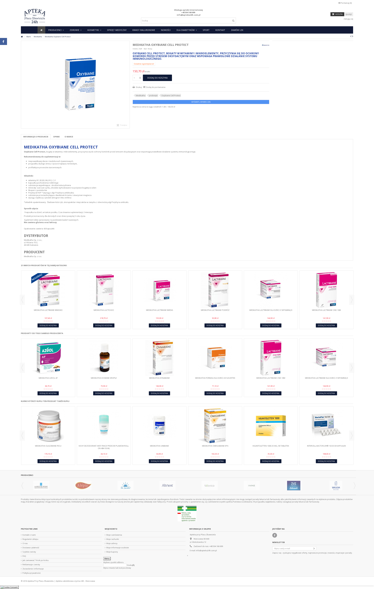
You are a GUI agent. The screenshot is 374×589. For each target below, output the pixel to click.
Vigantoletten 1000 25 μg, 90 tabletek (270, 445)
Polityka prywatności (31, 573)
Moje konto (111, 529)
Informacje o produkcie (35, 136)
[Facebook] (274, 535)
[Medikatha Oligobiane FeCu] (48, 426)
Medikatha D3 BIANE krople (104, 378)
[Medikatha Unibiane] (159, 426)
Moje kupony (112, 552)
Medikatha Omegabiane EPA (215, 445)
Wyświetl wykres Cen (201, 102)
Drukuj (138, 87)
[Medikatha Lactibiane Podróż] (215, 290)
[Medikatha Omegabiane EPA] (215, 426)
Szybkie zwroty (29, 552)
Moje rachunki (112, 539)
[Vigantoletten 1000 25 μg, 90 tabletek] (270, 426)
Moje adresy (111, 543)
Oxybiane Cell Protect (170, 95)
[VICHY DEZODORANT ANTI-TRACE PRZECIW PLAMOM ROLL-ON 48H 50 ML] (103, 426)
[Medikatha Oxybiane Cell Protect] (75, 84)
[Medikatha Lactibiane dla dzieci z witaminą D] (270, 290)
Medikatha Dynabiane (159, 378)
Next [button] (351, 300)
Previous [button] (22, 300)
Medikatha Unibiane (159, 445)
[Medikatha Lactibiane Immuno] (48, 290)
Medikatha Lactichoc (104, 310)
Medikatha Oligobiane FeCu (48, 445)
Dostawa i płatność (30, 547)
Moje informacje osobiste (117, 547)
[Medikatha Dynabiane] (159, 358)
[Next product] (352, 36)
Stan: (145, 49)
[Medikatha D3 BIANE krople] (103, 358)
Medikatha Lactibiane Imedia (159, 310)
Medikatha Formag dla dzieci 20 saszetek (215, 378)
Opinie (56, 136)
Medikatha (140, 95)
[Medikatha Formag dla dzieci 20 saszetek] (215, 358)
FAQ (24, 556)
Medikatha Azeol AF (48, 378)
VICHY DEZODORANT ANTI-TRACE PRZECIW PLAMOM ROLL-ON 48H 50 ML (104, 447)
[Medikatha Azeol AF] (48, 358)
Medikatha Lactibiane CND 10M (326, 310)
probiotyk (153, 95)
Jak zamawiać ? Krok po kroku (35, 560)
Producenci (27, 475)
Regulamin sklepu (30, 539)
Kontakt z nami (29, 535)
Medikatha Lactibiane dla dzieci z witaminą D (270, 310)
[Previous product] (350, 36)
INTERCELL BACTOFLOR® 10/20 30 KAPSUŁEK (326, 445)
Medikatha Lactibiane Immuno (48, 310)
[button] (56, 30)
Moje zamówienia (114, 535)
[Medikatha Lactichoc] (103, 290)
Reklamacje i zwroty (31, 564)
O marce (69, 136)
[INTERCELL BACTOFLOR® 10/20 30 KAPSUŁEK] (326, 426)
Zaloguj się (348, 19)
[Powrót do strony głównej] (22, 37)
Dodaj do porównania (155, 87)
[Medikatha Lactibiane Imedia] (159, 290)
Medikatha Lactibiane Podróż (215, 310)
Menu (107, 558)
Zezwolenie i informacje (33, 569)
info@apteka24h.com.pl (206, 550)
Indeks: (135, 49)
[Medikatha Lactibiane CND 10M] (326, 290)
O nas (25, 543)
